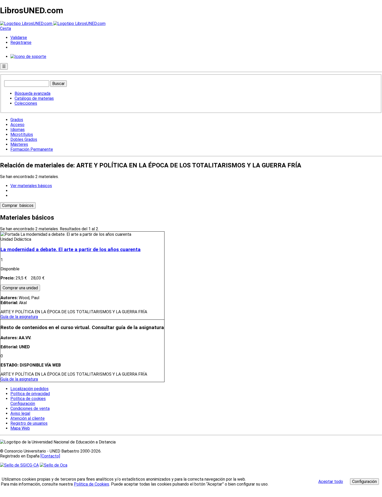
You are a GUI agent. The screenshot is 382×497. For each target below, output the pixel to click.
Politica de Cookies (91, 484)
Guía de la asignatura (19, 316)
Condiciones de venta (30, 408)
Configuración (22, 403)
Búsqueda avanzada (32, 93)
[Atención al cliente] (28, 56)
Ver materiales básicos (31, 185)
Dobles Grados (23, 139)
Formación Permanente (31, 149)
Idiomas (17, 129)
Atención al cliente (27, 418)
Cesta (5, 28)
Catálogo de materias (34, 98)
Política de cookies (28, 398)
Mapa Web (20, 428)
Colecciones (26, 103)
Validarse (18, 37)
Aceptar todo (330, 481)
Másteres (19, 144)
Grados (16, 119)
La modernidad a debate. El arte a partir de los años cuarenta (71, 249)
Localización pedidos (29, 388)
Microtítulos (21, 134)
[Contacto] (50, 456)
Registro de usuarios (29, 423)
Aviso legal (20, 413)
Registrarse (20, 42)
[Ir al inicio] (53, 23)
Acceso (17, 124)
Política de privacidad (30, 393)
